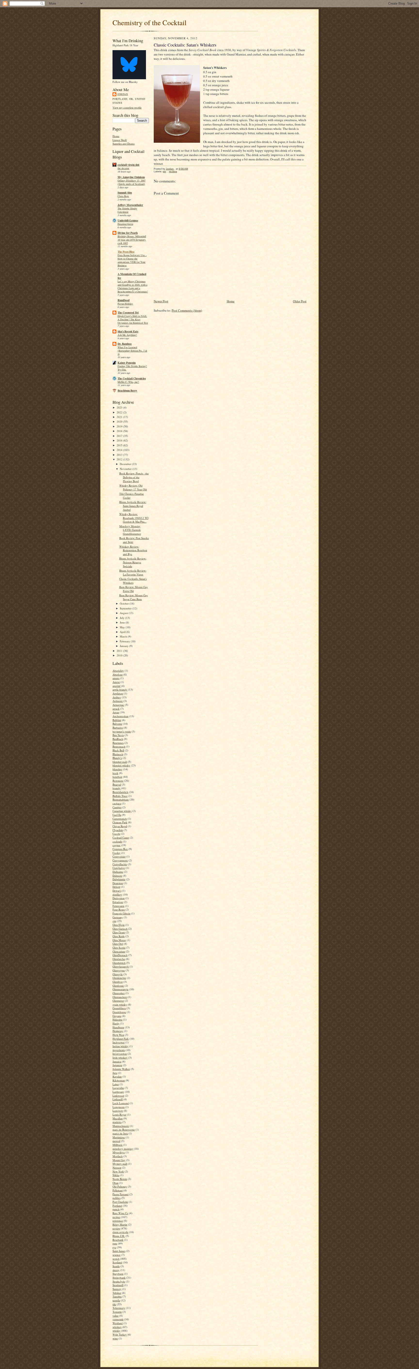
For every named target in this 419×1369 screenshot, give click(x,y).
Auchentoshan (121, 716)
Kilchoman (119, 1080)
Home (116, 136)
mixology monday (123, 1148)
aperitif (117, 686)
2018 (120, 431)
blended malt (120, 761)
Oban (116, 1183)
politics (117, 1198)
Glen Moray (119, 940)
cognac (117, 845)
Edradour (118, 902)
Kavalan (117, 1076)
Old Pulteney (120, 1186)
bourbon (117, 777)
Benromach (119, 746)
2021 (120, 417)
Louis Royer (119, 1114)
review (116, 1228)
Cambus (117, 807)
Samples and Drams (124, 143)
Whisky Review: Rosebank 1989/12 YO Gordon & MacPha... (133, 517)
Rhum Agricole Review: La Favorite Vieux (132, 572)
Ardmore (118, 701)
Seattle (116, 1266)
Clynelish (118, 830)
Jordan (122, 94)
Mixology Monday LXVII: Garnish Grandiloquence (130, 529)
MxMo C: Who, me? (128, 382)
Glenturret (118, 1000)
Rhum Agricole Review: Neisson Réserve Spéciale (132, 562)
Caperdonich (120, 818)
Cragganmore (120, 860)
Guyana (117, 1016)
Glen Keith (119, 936)
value (116, 1315)
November (126, 469)
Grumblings (119, 1008)
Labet (116, 1084)
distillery (117, 894)
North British (120, 1179)
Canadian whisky (122, 811)
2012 (120, 459)
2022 (120, 412)
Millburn (117, 1145)
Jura (115, 1073)
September (126, 608)
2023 (120, 407)
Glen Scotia (119, 947)
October (124, 603)
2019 (120, 426)
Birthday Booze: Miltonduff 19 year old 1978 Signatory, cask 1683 (132, 240)
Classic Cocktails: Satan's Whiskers (133, 580)
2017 (120, 436)
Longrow (118, 1110)
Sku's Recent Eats (128, 331)
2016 (120, 440)
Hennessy (118, 1031)
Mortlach (118, 1156)
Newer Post (161, 301)
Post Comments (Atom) (187, 310)
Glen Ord (118, 943)
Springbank (119, 1277)
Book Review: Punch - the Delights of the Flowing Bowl (134, 477)
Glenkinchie (119, 978)
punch (116, 1209)
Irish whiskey (120, 1057)
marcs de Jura (120, 1133)
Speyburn (118, 1273)
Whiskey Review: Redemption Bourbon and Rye (133, 550)
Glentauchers (120, 997)
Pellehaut (118, 1190)
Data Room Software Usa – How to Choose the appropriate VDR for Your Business (132, 260)
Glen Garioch (120, 928)
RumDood (123, 300)
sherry (116, 1270)
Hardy (116, 1023)
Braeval (117, 784)
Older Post (299, 301)
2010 (120, 655)
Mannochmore (121, 1126)
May (123, 627)
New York (118, 1171)
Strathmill (118, 1285)
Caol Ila (117, 815)
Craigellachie (120, 864)
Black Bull (118, 750)
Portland (117, 1205)
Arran (116, 712)
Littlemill (118, 1099)
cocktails (117, 841)
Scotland (117, 1262)
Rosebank (118, 1240)
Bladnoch (118, 754)
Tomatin (117, 1312)
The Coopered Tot (128, 313)
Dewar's (117, 890)
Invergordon (120, 1053)
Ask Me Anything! (127, 335)
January (124, 646)
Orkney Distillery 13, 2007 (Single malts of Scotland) (131, 182)
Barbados (118, 727)
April (123, 632)
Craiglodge (119, 868)
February (125, 641)
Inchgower (119, 1042)
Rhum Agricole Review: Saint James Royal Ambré (132, 505)
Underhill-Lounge (128, 220)
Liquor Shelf (120, 140)
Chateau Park (120, 822)
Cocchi (116, 833)
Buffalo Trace (120, 796)
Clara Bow (123, 196)
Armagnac (118, 705)
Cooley (117, 853)
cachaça (117, 803)
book (115, 773)
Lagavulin (118, 1088)
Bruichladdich (120, 792)
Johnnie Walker (121, 1069)
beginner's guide (122, 731)
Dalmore (117, 875)
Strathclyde (119, 1281)
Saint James (119, 1251)
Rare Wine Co (120, 1213)
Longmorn (119, 1107)
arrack (116, 708)
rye (114, 1247)
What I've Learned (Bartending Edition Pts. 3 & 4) (132, 351)
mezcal (116, 1141)
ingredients (119, 1050)
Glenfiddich (119, 963)
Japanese (117, 1065)
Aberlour (118, 674)
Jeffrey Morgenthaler (130, 205)
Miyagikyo (119, 1152)
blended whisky (121, 765)
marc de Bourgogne (124, 1129)
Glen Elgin (119, 925)
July (122, 618)
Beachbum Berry (127, 391)
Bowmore (118, 780)
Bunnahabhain (121, 799)
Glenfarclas (119, 959)
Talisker (117, 1293)
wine (115, 1338)
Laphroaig (118, 1092)
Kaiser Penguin (127, 363)
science (117, 1255)
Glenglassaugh (121, 966)
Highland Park (121, 1038)
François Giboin (121, 913)
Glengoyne (119, 970)
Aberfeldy (118, 670)
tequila (116, 1300)
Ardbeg (117, 697)
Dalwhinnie (119, 879)
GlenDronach (120, 955)
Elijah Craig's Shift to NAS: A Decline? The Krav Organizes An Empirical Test (133, 319)
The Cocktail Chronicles (132, 378)
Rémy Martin (120, 1224)
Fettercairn (118, 906)
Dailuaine (118, 871)
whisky (117, 1330)
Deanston (118, 883)
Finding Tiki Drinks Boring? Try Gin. (132, 367)
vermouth (118, 1319)
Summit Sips (125, 193)
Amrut (116, 682)
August (124, 613)
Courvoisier (119, 856)
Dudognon (119, 898)
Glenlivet (118, 981)
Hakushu (117, 1019)
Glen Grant (119, 932)
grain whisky (120, 1004)
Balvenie (117, 723)
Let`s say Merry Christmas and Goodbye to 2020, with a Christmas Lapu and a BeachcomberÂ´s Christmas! (133, 286)
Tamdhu (117, 1296)
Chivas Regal (120, 826)
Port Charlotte (120, 1202)
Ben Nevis (118, 735)
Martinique (119, 1137)
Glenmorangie (121, 989)
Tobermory (119, 1308)
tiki (114, 1304)
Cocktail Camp (121, 837)
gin (114, 921)
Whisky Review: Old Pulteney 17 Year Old (133, 487)
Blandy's (117, 758)
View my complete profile (127, 107)
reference (118, 1220)
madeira (117, 1122)
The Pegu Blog (126, 252)
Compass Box (120, 849)
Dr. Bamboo (125, 344)
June (123, 622)
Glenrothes (119, 993)
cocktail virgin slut (128, 165)
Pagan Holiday (125, 303)
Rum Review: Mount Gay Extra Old (133, 589)
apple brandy (120, 689)
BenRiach (118, 739)
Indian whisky (121, 1046)
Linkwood (118, 1095)
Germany (118, 917)
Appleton (118, 693)
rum (115, 1243)
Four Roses (119, 909)
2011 (120, 651)
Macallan (118, 1118)
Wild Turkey (120, 1334)
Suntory (117, 1289)
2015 (120, 445)
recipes (116, 1217)
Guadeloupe (119, 1012)
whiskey (117, 1327)
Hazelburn (118, 1027)
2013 (120, 454)
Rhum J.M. (119, 1236)
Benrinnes (118, 743)
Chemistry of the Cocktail (149, 22)
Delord (116, 887)
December (126, 464)
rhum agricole (120, 1232)
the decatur (123, 168)
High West (118, 1035)
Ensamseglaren (125, 224)
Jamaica (117, 1061)
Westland (118, 1323)
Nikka (116, 1175)
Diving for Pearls (128, 233)
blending (117, 769)
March (124, 636)
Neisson (117, 1167)
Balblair (117, 720)
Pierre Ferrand (121, 1194)
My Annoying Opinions (131, 177)
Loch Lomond (121, 1103)
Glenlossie (118, 985)
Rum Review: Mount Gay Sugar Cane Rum (133, 597)
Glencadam (119, 951)
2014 (120, 450)
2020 (120, 421)
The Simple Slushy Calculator (127, 210)
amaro (116, 678)
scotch (116, 1258)
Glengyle (118, 974)
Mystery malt (120, 1163)
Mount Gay (119, 1160)
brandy (117, 788)
